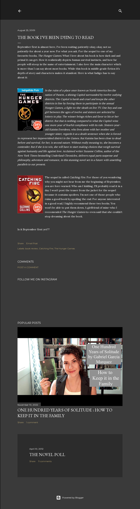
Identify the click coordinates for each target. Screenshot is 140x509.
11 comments (45, 461)
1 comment (32, 422)
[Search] (120, 10)
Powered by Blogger (73, 497)
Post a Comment (28, 267)
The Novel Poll (47, 454)
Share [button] (21, 243)
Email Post (32, 243)
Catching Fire (46, 248)
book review (31, 248)
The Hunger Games (64, 248)
